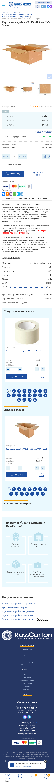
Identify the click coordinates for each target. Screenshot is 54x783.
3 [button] (19, 391)
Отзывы (27, 653)
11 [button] (19, 395)
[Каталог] (7, 776)
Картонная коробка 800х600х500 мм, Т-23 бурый (26, 449)
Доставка (27, 677)
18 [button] (24, 400)
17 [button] (19, 400)
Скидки (27, 686)
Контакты (27, 689)
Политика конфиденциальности (15, 761)
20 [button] (35, 400)
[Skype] (18, 194)
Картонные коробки (11, 603)
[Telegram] (21, 194)
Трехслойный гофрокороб (14, 607)
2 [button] (13, 391)
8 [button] (45, 391)
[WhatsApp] (14, 194)
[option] (27, 54)
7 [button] (40, 391)
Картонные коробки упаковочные (18, 619)
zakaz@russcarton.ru (27, 734)
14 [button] (35, 395)
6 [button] (34, 391)
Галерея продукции (27, 662)
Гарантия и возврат (27, 680)
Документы (27, 650)
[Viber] (10, 194)
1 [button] (8, 391)
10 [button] (14, 395)
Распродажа (27, 683)
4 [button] (24, 391)
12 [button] (24, 395)
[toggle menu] (3, 5)
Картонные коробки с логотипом (17, 615)
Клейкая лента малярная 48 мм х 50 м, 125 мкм (26, 351)
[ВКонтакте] (3, 194)
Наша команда (27, 665)
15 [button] (40, 395)
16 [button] (45, 395)
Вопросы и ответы (27, 659)
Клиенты (27, 656)
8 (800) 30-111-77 (27, 712)
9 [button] (8, 395)
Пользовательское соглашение (37, 761)
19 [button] (30, 400)
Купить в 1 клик (38, 173)
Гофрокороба (30, 603)
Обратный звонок (43, 3)
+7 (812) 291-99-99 (27, 708)
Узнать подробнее (23, 766)
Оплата (27, 674)
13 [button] (30, 395)
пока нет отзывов (46, 106)
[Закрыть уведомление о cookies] (45, 761)
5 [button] (29, 391)
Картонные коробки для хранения (18, 611)
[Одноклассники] (7, 194)
